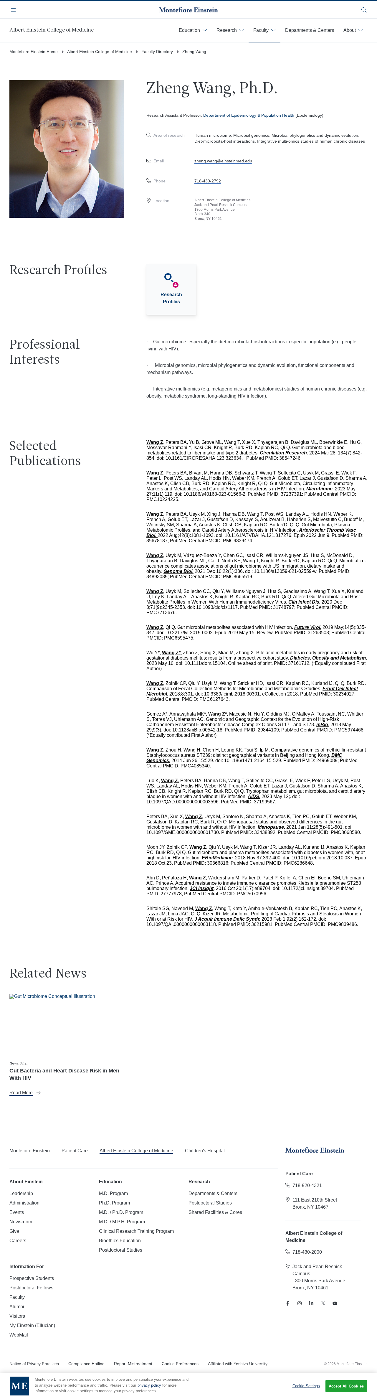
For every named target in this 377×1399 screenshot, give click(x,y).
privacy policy (149, 1385)
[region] (188, 1386)
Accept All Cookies (346, 1386)
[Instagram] (299, 1303)
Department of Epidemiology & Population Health (248, 115)
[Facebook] (287, 1303)
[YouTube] (335, 1303)
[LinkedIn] (311, 1303)
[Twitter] (323, 1303)
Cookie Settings (306, 1386)
